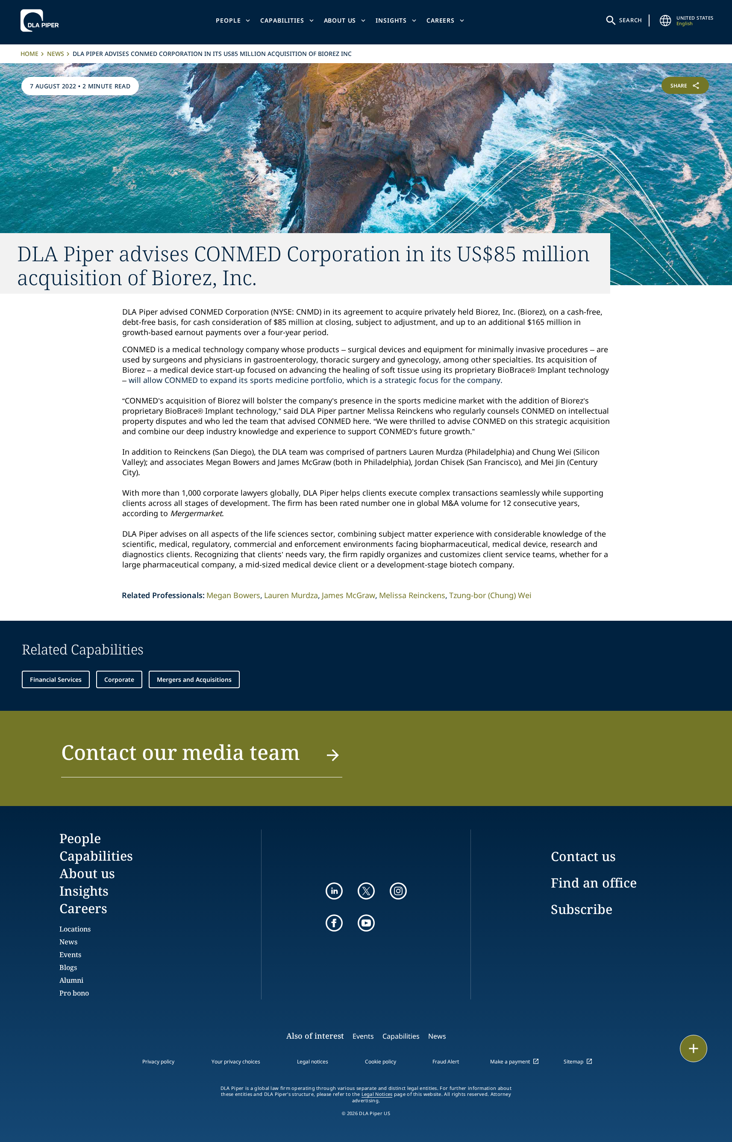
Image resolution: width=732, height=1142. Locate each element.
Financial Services (56, 679)
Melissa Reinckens (412, 595)
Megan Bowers (233, 595)
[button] (202, 757)
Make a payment (510, 1061)
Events (70, 954)
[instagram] (398, 891)
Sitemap (573, 1061)
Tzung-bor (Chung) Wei (490, 595)
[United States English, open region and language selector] (665, 20)
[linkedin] (334, 891)
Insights (391, 20)
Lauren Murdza (291, 595)
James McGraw (348, 595)
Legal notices (312, 1061)
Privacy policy (158, 1061)
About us (340, 20)
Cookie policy (380, 1061)
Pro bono (74, 993)
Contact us (583, 856)
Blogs (68, 967)
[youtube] (366, 923)
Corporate (119, 679)
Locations (75, 929)
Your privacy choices (236, 1061)
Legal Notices (377, 1094)
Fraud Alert (445, 1061)
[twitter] (366, 891)
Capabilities (282, 20)
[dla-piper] (42, 20)
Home (29, 54)
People (228, 20)
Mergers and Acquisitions (194, 679)
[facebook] (334, 923)
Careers (440, 20)
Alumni (71, 980)
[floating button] (693, 1048)
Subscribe (581, 909)
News (55, 54)
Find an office (594, 882)
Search (630, 20)
